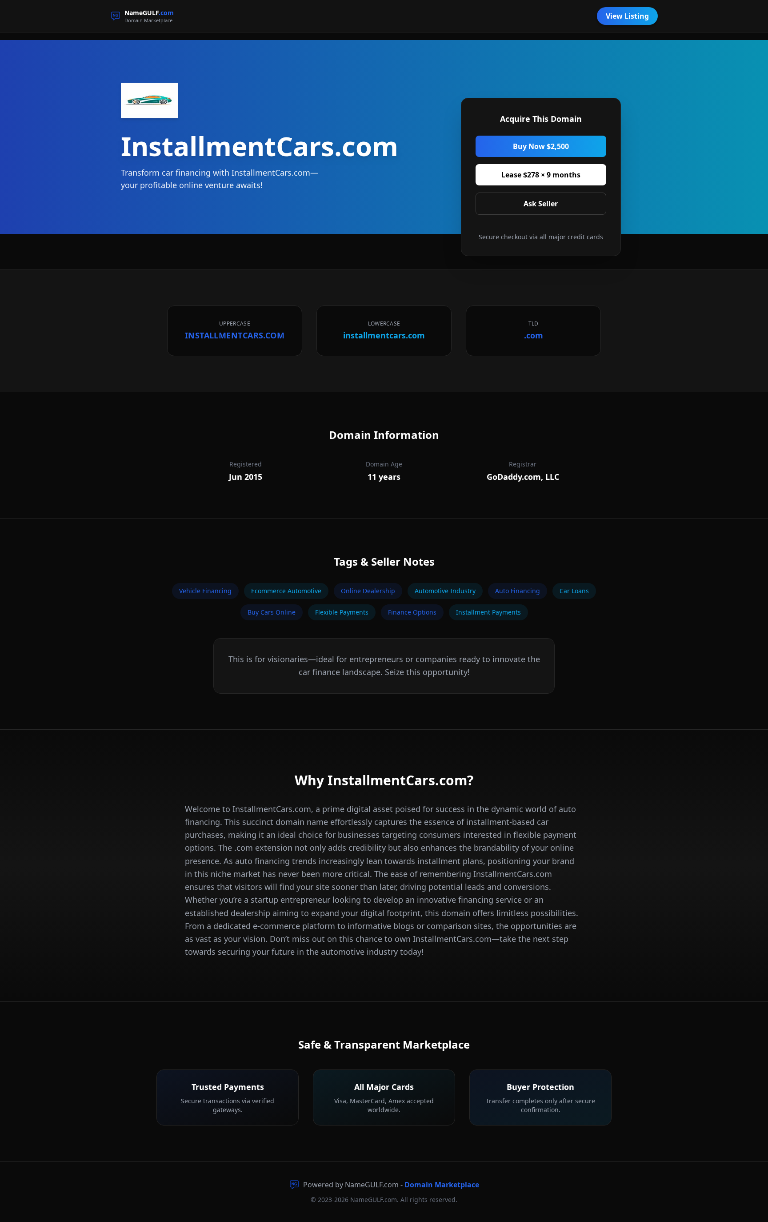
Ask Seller (541, 204)
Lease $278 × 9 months (540, 175)
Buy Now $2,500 (541, 146)
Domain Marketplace (441, 1185)
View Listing (627, 16)
